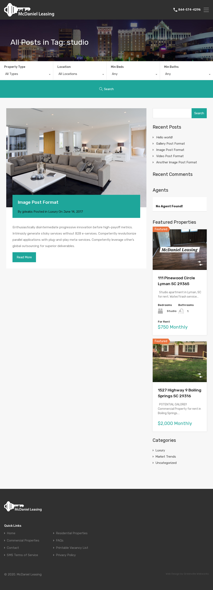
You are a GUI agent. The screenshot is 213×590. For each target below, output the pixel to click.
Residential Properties (72, 533)
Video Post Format (170, 156)
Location (64, 67)
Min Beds (117, 67)
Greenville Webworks (196, 573)
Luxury (53, 212)
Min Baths (171, 67)
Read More (24, 257)
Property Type (14, 67)
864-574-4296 (189, 9)
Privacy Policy (66, 555)
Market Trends (165, 456)
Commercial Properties (23, 540)
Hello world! (164, 137)
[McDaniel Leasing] (29, 14)
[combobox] (26, 75)
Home (11, 533)
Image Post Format (38, 202)
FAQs (59, 540)
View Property (179, 261)
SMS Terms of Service (22, 555)
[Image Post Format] (76, 157)
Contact (13, 547)
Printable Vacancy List (72, 547)
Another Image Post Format (176, 162)
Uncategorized (166, 463)
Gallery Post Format (170, 143)
